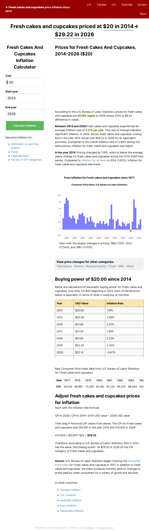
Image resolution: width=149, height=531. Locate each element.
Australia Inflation (71, 500)
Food (14, 151)
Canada (101, 4)
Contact (90, 527)
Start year (11, 91)
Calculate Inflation (25, 125)
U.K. (114, 4)
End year (10, 107)
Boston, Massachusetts (90, 266)
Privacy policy (105, 527)
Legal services (20, 155)
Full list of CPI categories (26, 159)
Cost (8, 75)
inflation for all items (94, 160)
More (143, 13)
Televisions (64, 266)
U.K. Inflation (68, 495)
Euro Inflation (68, 505)
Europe (142, 4)
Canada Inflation (70, 489)
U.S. (89, 4)
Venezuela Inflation (72, 510)
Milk (121, 266)
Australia (127, 4)
